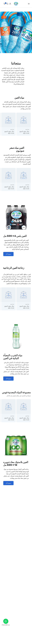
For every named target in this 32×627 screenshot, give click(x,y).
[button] (8, 254)
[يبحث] (7, 3)
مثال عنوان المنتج (24, 131)
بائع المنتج (27, 129)
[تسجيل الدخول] (10, 3)
